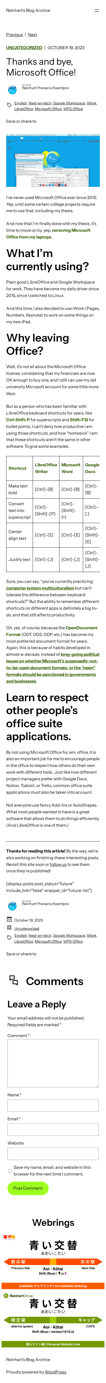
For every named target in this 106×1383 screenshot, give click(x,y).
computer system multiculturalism (40, 588)
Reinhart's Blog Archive (28, 10)
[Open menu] (97, 10)
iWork (91, 103)
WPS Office (73, 108)
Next (32, 34)
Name (14, 1094)
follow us (58, 864)
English (20, 103)
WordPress (55, 1371)
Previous (14, 34)
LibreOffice (23, 108)
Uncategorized (24, 47)
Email (14, 1118)
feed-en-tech (40, 103)
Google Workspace (69, 103)
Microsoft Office (48, 108)
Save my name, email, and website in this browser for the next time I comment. (52, 1171)
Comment (18, 1035)
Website (15, 1143)
